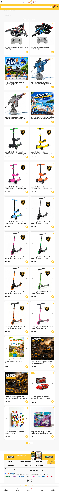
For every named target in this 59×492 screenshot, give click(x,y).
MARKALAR (11, 465)
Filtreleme (26, 19)
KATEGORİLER (39, 461)
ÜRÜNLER (25, 465)
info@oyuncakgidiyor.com (12, 469)
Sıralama (34, 19)
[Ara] (50, 7)
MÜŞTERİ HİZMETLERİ (25, 461)
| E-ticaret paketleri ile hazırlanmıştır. (29, 485)
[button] (7, 33)
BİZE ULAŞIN (39, 465)
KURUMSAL (11, 461)
